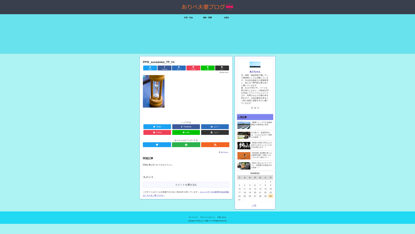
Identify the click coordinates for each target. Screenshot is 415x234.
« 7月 (254, 205)
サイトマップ (193, 217)
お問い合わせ (221, 217)
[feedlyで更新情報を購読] (186, 144)
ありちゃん (255, 71)
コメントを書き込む (186, 184)
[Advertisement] (207, 38)
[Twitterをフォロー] (157, 144)
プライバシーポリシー (207, 217)
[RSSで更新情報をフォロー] (215, 144)
